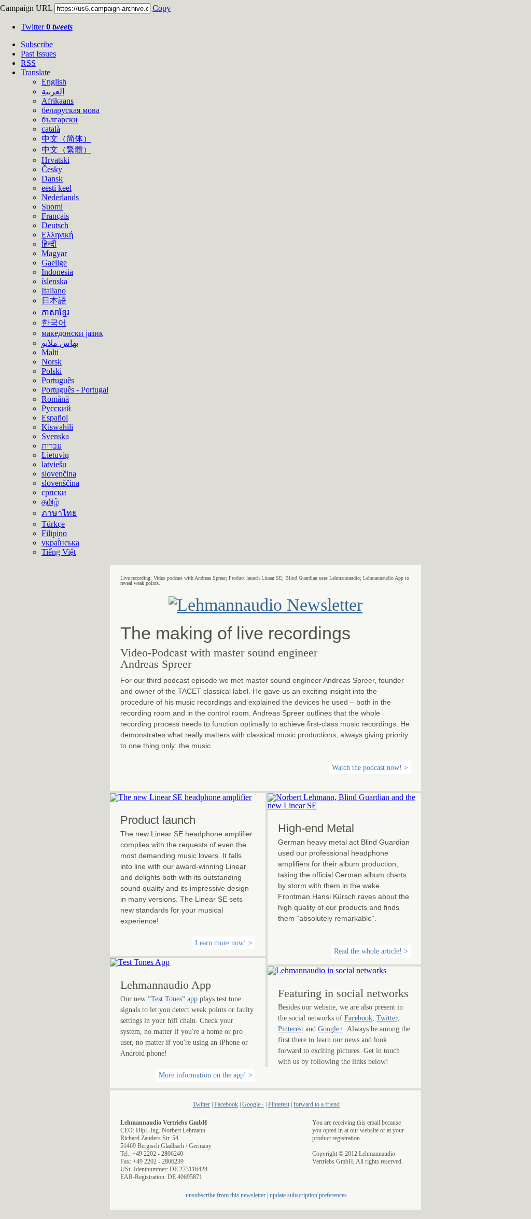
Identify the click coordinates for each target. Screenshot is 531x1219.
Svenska (55, 436)
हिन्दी (49, 244)
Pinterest (290, 1029)
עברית (51, 445)
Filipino (54, 533)
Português (57, 380)
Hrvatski (55, 160)
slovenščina (60, 483)
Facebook (358, 1018)
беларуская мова (70, 110)
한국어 (53, 322)
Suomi (52, 206)
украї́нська (60, 542)
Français (55, 216)
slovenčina (58, 473)
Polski (51, 371)
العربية (52, 91)
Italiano (53, 290)
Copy (161, 8)
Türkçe (53, 524)
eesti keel (56, 188)
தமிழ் (50, 501)
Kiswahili (57, 427)
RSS (28, 63)
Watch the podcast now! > (370, 768)
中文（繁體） (66, 149)
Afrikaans (57, 100)
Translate (35, 72)
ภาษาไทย (59, 513)
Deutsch (54, 225)
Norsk (51, 361)
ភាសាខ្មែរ (55, 312)
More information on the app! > (206, 1075)
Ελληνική (57, 234)
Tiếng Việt (58, 552)
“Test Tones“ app (173, 999)
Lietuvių (55, 455)
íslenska (54, 281)
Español (54, 417)
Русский (56, 408)
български (59, 119)
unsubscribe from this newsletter (226, 1195)
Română (55, 399)
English (53, 81)
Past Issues (38, 53)
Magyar (54, 253)
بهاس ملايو (59, 343)
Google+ (330, 1029)
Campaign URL (26, 8)
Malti (50, 352)
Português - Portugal (74, 389)
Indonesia (57, 272)
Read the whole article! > (371, 951)
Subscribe (37, 44)
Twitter (47, 26)
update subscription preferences (308, 1195)
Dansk (52, 178)
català (50, 128)
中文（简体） (66, 138)
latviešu (53, 464)
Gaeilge (54, 262)
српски (53, 492)
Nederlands (60, 197)
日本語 (53, 300)
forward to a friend (317, 1104)
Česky (51, 169)
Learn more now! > (224, 943)
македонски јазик (72, 333)
